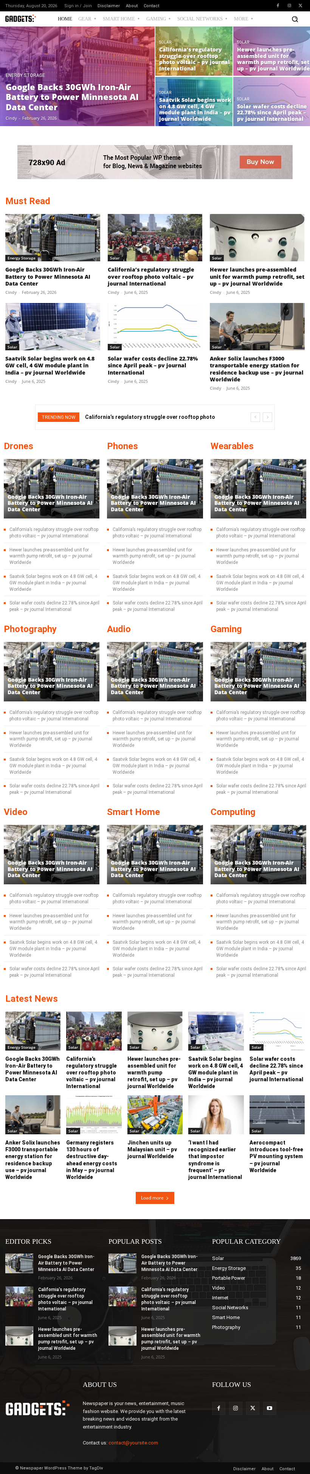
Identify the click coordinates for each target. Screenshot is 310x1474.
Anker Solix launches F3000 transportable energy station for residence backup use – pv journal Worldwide (257, 369)
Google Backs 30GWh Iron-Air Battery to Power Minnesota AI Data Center (47, 276)
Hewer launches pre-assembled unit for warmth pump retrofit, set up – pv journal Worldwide (257, 276)
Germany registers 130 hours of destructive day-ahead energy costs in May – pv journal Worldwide (91, 1160)
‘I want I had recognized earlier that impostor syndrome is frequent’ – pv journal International (215, 1160)
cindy (11, 292)
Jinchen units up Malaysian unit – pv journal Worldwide (152, 1149)
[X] (300, 6)
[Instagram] (289, 6)
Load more (152, 1198)
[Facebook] (278, 6)
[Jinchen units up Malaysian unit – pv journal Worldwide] (155, 1114)
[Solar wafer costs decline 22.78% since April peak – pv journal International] (155, 326)
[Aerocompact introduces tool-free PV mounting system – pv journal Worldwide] (277, 1114)
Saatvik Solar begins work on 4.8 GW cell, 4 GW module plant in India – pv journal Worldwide (50, 365)
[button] (294, 19)
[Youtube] (269, 1408)
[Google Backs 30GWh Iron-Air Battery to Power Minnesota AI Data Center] (77, 76)
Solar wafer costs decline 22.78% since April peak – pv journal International (153, 365)
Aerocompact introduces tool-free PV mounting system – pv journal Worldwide (276, 1156)
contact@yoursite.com (133, 1443)
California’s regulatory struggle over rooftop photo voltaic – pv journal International (151, 276)
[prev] (255, 417)
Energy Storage (25, 75)
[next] (267, 417)
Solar (165, 42)
